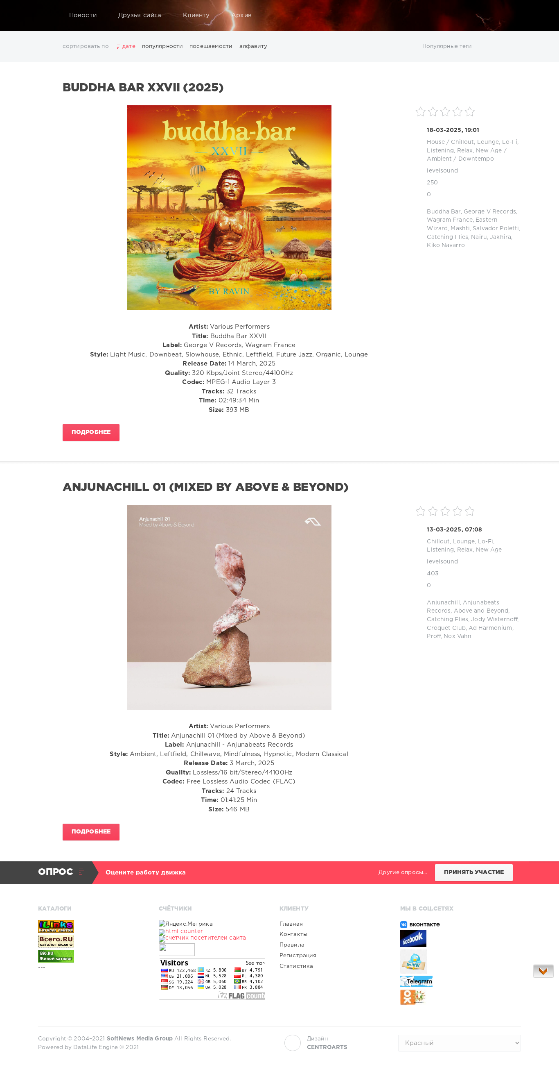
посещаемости (210, 46)
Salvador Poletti (496, 228)
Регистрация (298, 955)
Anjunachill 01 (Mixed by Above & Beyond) (206, 487)
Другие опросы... (403, 872)
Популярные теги (447, 46)
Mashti (460, 228)
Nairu (479, 237)
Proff (434, 636)
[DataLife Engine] (46, 15)
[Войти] (509, 15)
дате (128, 46)
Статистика (296, 966)
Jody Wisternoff (494, 619)
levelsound (442, 170)
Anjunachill (443, 602)
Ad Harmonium (490, 628)
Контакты (293, 934)
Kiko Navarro (445, 245)
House (436, 142)
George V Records (490, 211)
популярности (162, 46)
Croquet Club (446, 628)
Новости (83, 15)
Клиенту (196, 15)
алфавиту (253, 46)
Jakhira (500, 237)
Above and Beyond (481, 611)
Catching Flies (447, 237)
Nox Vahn (457, 636)
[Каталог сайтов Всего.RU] (91, 940)
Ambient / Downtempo (460, 159)
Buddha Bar (443, 211)
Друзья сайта (139, 15)
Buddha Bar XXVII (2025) (143, 88)
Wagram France (450, 220)
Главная (291, 924)
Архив (241, 15)
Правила (292, 944)
